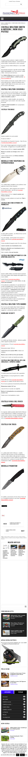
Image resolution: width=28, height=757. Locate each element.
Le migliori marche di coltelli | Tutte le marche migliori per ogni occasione (6, 554)
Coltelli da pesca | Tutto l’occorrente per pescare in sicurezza (14, 553)
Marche (4, 714)
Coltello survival (12, 537)
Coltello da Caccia (14, 536)
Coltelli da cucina (14, 675)
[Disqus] (14, 582)
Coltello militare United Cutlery (15, 530)
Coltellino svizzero (7, 709)
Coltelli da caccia (7, 701)
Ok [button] (17, 754)
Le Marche (5, 712)
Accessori (13, 618)
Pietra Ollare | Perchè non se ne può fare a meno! (17, 623)
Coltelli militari (8, 23)
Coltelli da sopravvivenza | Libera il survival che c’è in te (21, 553)
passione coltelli (4, 502)
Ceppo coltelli (13, 633)
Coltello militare (22, 536)
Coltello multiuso (4, 537)
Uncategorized (6, 717)
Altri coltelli (5, 699)
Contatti (10, 1)
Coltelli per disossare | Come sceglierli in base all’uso (17, 674)
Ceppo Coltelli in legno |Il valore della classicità (17, 631)
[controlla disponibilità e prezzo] (9, 142)
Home (2, 23)
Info (26, 754)
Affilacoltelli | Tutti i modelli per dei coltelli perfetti (18, 616)
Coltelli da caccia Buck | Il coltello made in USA (12, 523)
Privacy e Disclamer (16, 1)
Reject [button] (22, 754)
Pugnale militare (19, 537)
